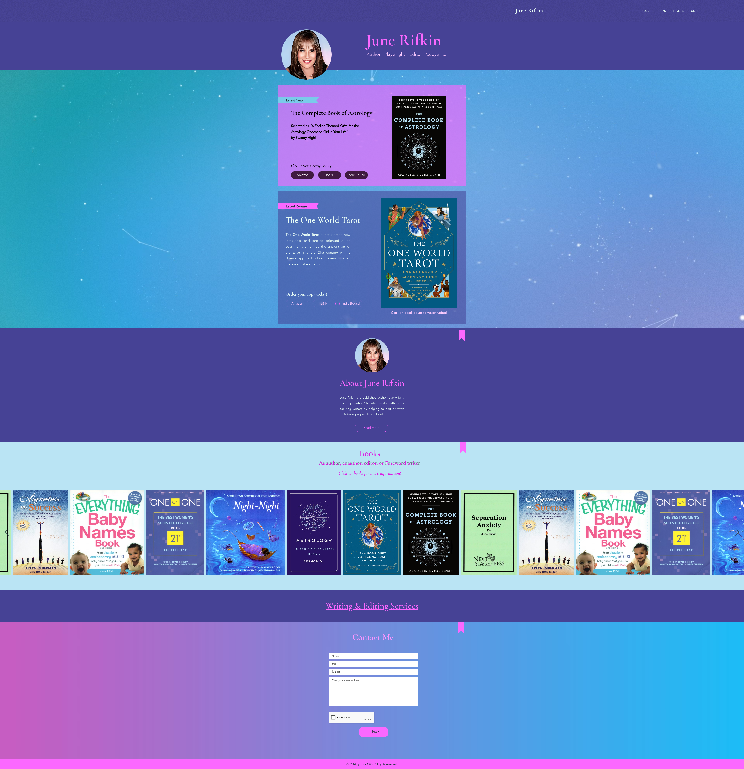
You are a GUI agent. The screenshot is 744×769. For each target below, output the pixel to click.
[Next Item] (737, 532)
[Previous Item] (6, 532)
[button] (419, 253)
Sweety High (305, 138)
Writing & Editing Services (372, 606)
